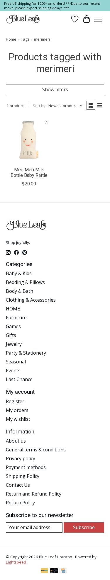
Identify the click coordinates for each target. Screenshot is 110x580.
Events (13, 370)
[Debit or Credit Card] (54, 571)
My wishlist (18, 419)
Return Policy (20, 502)
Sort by (39, 105)
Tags (25, 39)
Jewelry (14, 344)
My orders (17, 410)
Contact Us (18, 485)
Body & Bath (19, 291)
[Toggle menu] (98, 19)
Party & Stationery (26, 353)
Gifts (11, 335)
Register (15, 401)
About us (16, 441)
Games (13, 326)
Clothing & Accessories (31, 300)
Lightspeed (16, 562)
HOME (13, 308)
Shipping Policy (22, 476)
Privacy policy (20, 458)
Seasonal (16, 361)
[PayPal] (44, 571)
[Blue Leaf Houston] (23, 19)
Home (11, 39)
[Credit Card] (63, 571)
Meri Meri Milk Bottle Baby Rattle (29, 172)
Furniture (16, 317)
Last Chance (19, 379)
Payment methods (26, 467)
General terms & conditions (36, 449)
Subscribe (84, 527)
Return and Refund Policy (33, 494)
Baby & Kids (19, 273)
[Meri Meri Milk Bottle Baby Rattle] (29, 140)
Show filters (55, 89)
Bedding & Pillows (25, 282)
